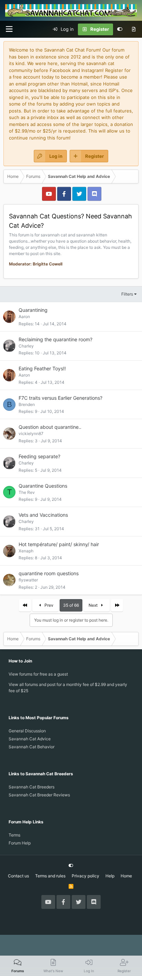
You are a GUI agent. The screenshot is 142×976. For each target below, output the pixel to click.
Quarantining (33, 310)
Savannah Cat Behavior (31, 746)
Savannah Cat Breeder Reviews (39, 794)
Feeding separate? (39, 456)
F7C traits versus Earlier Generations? (60, 398)
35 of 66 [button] (71, 605)
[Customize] (119, 29)
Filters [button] (127, 294)
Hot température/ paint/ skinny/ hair (59, 544)
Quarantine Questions (43, 486)
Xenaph (26, 550)
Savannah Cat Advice (30, 738)
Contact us (18, 875)
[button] (9, 29)
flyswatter (28, 579)
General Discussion (27, 730)
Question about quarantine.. (50, 427)
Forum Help (20, 843)
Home (126, 875)
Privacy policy (85, 875)
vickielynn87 (31, 433)
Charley (26, 346)
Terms (14, 835)
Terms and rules (50, 875)
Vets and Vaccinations (43, 515)
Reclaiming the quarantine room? (55, 339)
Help (109, 875)
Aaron (24, 316)
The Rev (27, 492)
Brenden (27, 404)
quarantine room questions (49, 573)
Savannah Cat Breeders (31, 786)
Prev (48, 605)
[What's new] (133, 29)
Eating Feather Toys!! (42, 368)
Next (94, 605)
